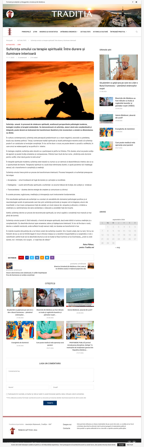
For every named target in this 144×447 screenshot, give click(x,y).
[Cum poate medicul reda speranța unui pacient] (50, 330)
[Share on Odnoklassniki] (42, 257)
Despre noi (67, 424)
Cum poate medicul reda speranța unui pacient (125, 144)
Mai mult (130, 445)
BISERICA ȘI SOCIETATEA (49, 32)
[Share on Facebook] (27, 257)
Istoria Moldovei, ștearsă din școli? (80, 310)
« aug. (117, 247)
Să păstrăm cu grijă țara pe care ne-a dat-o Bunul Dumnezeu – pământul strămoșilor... (20, 312)
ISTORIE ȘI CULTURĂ (100, 32)
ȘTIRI (35, 32)
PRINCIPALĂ (26, 32)
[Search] (137, 32)
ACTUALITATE (85, 32)
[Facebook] (132, 2)
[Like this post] (22, 257)
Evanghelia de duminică (20, 343)
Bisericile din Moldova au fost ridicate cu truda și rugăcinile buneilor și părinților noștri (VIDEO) (125, 102)
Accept (121, 445)
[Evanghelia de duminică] (20, 330)
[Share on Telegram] (47, 257)
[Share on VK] (37, 257)
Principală (9, 40)
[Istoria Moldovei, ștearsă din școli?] (80, 297)
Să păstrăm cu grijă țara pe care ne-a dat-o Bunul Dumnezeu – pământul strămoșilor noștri (119, 86)
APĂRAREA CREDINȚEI (68, 32)
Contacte (66, 428)
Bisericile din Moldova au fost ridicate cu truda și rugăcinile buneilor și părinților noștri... (50, 312)
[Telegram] (136, 2)
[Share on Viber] (52, 257)
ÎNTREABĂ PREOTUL (117, 32)
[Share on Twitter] (32, 257)
